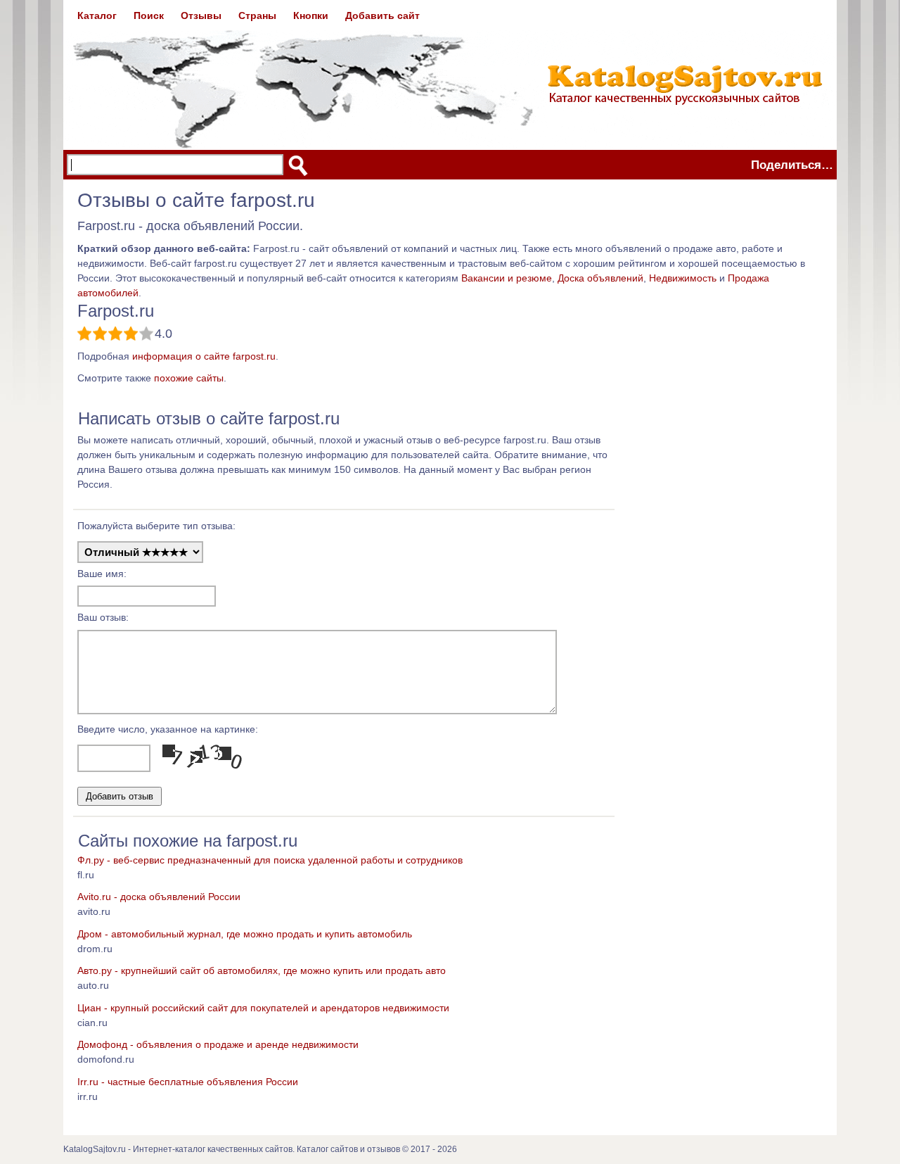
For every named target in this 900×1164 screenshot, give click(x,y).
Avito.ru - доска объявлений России (158, 896)
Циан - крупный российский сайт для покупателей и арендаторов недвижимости (263, 1007)
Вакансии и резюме (506, 278)
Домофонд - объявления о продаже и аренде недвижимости (218, 1044)
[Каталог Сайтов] (450, 74)
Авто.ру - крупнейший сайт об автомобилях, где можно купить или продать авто (261, 970)
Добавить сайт (382, 15)
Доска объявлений (600, 278)
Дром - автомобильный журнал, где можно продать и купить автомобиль (244, 934)
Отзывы (201, 15)
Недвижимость (682, 278)
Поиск (149, 15)
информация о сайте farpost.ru (204, 356)
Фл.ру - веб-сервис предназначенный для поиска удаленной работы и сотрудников (270, 860)
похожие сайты (189, 378)
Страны (257, 15)
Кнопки (310, 15)
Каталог (97, 15)
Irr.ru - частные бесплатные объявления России (187, 1081)
